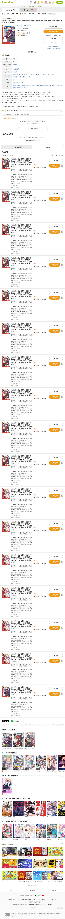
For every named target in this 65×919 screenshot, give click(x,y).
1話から (4, 155)
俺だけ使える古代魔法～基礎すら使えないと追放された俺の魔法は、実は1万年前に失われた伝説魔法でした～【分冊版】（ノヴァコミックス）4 (21, 262)
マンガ (15, 72)
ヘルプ (18, 899)
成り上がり (51, 75)
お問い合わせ (28, 899)
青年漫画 (25, 28)
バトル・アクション (36, 75)
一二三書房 (16, 69)
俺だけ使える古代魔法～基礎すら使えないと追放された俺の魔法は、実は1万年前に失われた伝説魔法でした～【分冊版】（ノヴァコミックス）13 (21, 559)
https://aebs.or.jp (14, 916)
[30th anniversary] (11, 2)
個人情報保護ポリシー (39, 902)
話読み (15, 80)
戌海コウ (49, 839)
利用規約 (31, 902)
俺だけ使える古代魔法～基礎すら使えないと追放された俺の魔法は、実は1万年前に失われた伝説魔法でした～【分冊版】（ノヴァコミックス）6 (21, 328)
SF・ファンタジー (24, 75)
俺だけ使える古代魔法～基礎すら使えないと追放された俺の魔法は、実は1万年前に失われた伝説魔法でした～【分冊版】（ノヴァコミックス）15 (21, 625)
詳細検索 (54, 890)
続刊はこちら (32, 52)
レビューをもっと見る (32, 129)
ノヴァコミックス (18, 82)
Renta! (3, 725)
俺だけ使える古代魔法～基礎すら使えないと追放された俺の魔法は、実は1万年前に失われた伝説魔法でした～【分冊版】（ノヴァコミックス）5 (21, 295)
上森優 (25, 839)
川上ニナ (23, 26)
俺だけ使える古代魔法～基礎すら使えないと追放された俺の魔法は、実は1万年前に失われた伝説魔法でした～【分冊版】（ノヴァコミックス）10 (21, 460)
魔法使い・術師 (17, 77)
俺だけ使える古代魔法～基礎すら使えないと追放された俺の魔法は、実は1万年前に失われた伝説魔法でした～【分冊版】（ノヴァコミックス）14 (21, 592)
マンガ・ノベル (10, 10)
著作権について (24, 904)
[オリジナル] (23, 14)
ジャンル (51, 14)
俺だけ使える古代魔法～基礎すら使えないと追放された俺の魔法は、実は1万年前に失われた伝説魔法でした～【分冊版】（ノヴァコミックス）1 (21, 163)
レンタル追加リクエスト (53, 46)
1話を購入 (53, 31)
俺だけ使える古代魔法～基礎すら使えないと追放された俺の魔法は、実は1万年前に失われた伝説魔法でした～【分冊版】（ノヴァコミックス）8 (21, 394)
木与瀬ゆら (15, 839)
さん (14, 118)
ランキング (32, 890)
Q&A (22, 899)
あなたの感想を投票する (31, 140)
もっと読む (17, 183)
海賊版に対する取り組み (41, 904)
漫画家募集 (31, 904)
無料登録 (60, 2)
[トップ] (6, 2)
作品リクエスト (36, 899)
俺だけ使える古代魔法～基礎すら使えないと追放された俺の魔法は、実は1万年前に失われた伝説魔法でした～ (37, 86)
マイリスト (54, 42)
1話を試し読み (53, 27)
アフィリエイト (24, 902)
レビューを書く (22, 35)
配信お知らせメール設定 (53, 48)
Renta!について (12, 899)
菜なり (3, 839)
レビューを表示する (32, 123)
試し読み (56, 160)
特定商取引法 (16, 904)
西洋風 (45, 75)
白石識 (37, 839)
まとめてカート (58, 155)
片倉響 (29, 26)
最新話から (10, 155)
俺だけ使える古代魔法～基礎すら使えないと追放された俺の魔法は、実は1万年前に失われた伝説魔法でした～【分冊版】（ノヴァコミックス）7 (21, 361)
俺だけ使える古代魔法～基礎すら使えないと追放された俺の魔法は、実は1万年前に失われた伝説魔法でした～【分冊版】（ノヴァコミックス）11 (21, 493)
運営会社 (50, 904)
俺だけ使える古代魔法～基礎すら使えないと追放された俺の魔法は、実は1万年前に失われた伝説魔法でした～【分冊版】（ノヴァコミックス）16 (21, 658)
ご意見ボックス (44, 899)
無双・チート (26, 77)
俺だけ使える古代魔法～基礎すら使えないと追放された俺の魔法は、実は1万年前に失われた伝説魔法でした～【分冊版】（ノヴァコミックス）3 (21, 229)
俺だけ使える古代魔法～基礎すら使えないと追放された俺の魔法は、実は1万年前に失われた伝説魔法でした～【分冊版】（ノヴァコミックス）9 (21, 427)
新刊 (11, 890)
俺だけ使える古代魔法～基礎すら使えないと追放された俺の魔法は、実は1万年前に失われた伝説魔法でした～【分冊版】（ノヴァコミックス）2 (21, 196)
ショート (29, 10)
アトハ (18, 26)
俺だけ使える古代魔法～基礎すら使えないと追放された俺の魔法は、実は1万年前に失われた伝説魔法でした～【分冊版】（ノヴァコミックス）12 (21, 526)
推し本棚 (54, 38)
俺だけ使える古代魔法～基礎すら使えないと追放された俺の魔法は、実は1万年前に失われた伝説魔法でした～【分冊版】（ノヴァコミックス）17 (21, 691)
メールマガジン (53, 899)
